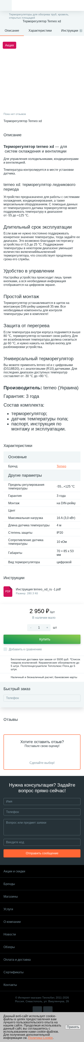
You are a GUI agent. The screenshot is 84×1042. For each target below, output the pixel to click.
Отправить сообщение (42, 853)
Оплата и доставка (17, 959)
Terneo (61, 466)
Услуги (8, 909)
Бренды (9, 884)
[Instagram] (37, 1011)
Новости (10, 934)
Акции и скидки (14, 871)
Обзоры (9, 947)
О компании (12, 921)
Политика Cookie (40, 1037)
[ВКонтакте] (48, 1011)
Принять (73, 1027)
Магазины (11, 896)
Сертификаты (14, 972)
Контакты (10, 984)
